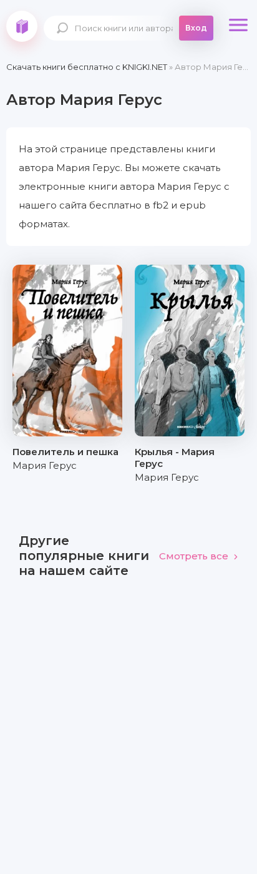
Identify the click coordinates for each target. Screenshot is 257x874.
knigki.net (21, 26)
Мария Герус (44, 465)
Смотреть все (193, 556)
